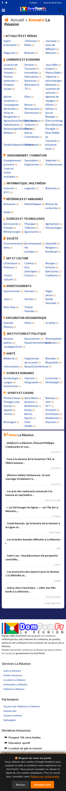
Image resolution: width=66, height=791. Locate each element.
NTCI (7, 192)
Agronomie (31, 231)
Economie (51, 378)
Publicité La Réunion (14, 689)
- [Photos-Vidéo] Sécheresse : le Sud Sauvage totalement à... (27, 476)
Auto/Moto (31, 398)
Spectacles (51, 271)
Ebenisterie (31, 112)
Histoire (29, 378)
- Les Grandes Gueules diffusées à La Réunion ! (32, 541)
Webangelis (10, 720)
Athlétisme (31, 406)
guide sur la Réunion (45, 635)
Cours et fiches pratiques (9, 172)
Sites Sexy (9, 307)
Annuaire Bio (10, 710)
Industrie (50, 76)
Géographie (31, 382)
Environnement (13, 243)
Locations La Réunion (15, 679)
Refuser (20, 784)
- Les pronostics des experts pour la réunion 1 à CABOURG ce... (32, 573)
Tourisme (30, 68)
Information (11, 366)
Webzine (50, 52)
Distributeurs (32, 120)
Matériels (51, 188)
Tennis (8, 414)
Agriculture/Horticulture (18, 120)
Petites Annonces (13, 675)
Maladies (50, 358)
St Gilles (50, 323)
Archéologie (11, 378)
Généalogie (52, 382)
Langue (8, 382)
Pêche (28, 128)
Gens (7, 247)
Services (29, 64)
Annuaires (9, 204)
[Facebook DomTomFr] (2, 2)
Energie (8, 227)
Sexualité (50, 243)
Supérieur (51, 160)
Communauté (32, 243)
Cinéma (29, 263)
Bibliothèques (32, 204)
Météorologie (12, 231)
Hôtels (49, 104)
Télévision (30, 41)
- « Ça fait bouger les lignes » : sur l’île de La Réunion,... (31, 509)
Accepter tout (42, 784)
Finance (8, 72)
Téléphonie (31, 144)
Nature (28, 104)
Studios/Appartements (17, 144)
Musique (50, 263)
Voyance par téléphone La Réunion (22, 706)
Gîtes (27, 96)
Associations (32, 338)
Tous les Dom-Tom (52, 2)
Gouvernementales (35, 342)
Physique (29, 224)
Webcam (29, 52)
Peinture (9, 267)
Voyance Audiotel (13, 715)
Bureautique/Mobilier (16, 128)
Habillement (11, 124)
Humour (29, 291)
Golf (48, 402)
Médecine (9, 358)
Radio (27, 45)
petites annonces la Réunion (29, 649)
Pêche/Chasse (12, 398)
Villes (27, 323)
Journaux (50, 41)
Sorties (28, 299)
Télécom (29, 124)
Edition (49, 108)
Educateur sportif (19, 743)
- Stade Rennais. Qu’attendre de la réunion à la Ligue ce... (32, 525)
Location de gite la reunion (25, 748)
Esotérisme (10, 386)
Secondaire (31, 160)
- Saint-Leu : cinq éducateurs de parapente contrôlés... (31, 557)
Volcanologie (53, 227)
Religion (50, 247)
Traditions (51, 275)
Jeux (6, 299)
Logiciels (29, 188)
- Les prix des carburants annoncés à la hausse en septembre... (28, 493)
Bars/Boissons (54, 124)
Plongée (50, 128)
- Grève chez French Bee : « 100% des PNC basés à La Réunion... (30, 589)
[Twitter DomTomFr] (6, 2)
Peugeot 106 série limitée (24, 737)
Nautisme (30, 80)
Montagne (10, 422)
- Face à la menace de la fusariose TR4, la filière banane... (29, 460)
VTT (47, 406)
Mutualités (51, 362)
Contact (33, 2)
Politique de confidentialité (44, 776)
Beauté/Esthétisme (36, 366)
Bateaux (50, 398)
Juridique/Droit (13, 346)
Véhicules (50, 84)
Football (50, 410)
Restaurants (31, 108)
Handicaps (51, 251)
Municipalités (53, 338)
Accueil (17, 20)
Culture (28, 275)
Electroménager (55, 120)
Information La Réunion (15, 684)
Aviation (29, 402)
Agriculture (52, 224)
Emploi (49, 68)
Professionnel (53, 164)
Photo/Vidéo (53, 72)
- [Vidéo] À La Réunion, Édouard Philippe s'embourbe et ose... (29, 444)
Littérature (10, 263)
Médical (8, 132)
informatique (53, 80)
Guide (7, 212)
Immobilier (31, 72)
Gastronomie (12, 291)
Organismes (31, 164)
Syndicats (51, 342)
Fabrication (31, 76)
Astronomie (11, 224)
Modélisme (52, 418)
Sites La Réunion (12, 670)
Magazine (9, 52)
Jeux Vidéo (51, 64)
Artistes (50, 267)
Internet (9, 188)
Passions (50, 422)
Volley (28, 410)
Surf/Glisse (52, 414)
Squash (8, 410)
